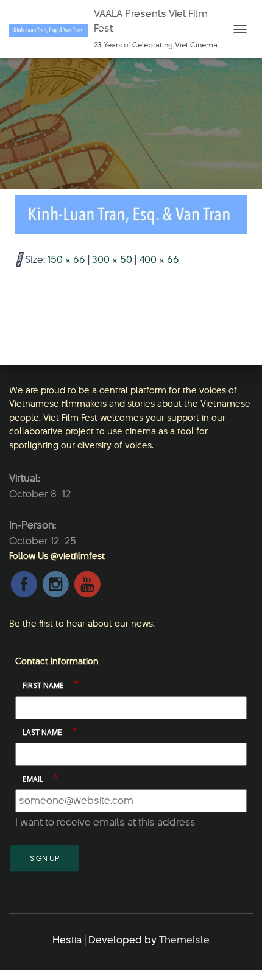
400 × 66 (159, 259)
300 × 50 (112, 259)
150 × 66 (66, 259)
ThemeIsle (184, 939)
